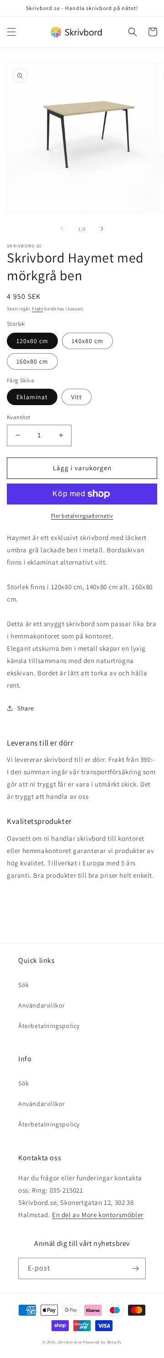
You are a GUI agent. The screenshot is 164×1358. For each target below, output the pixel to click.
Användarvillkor (41, 1005)
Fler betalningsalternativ (82, 515)
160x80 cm (32, 361)
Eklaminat (32, 397)
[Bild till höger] (102, 229)
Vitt (76, 397)
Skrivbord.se (70, 1341)
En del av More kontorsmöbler (98, 1214)
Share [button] (25, 708)
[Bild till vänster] (62, 229)
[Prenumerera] (135, 1268)
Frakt (37, 309)
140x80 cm (87, 341)
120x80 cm (32, 341)
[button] (11, 32)
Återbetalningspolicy (49, 1026)
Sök (23, 985)
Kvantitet (19, 417)
